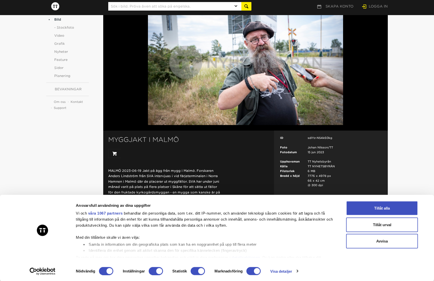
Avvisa (382, 241)
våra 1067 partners (105, 213)
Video (59, 35)
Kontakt (77, 102)
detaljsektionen (246, 257)
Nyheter (61, 52)
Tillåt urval (382, 224)
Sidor (59, 68)
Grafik (59, 44)
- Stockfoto (64, 27)
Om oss (60, 102)
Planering (62, 76)
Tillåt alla (382, 208)
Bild (57, 19)
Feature (61, 60)
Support (60, 108)
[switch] (156, 271)
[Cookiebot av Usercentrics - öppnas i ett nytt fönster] (43, 271)
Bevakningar (68, 89)
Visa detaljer (281, 271)
